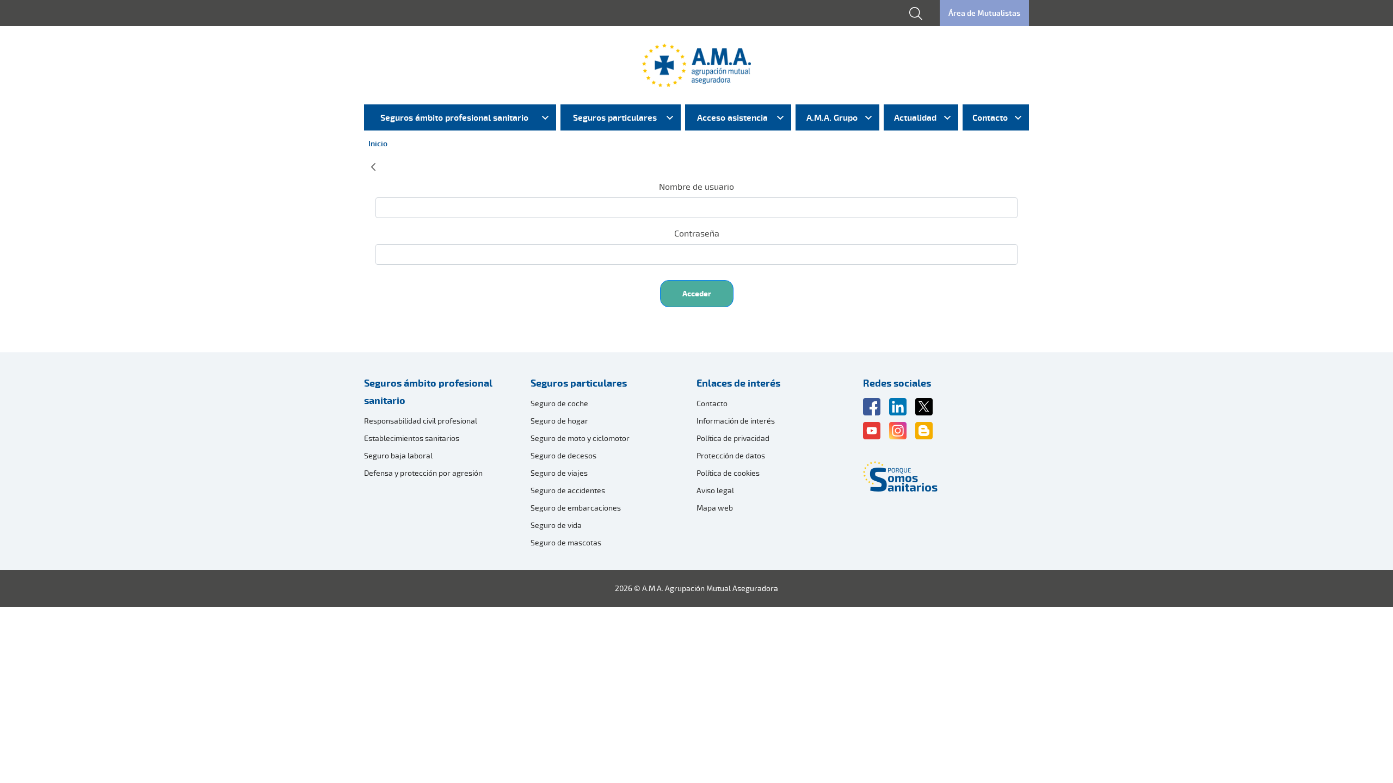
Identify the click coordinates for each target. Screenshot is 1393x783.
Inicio (377, 143)
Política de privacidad (732, 438)
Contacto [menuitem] (990, 117)
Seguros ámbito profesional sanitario (428, 391)
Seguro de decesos (563, 455)
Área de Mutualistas (984, 13)
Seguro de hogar (559, 420)
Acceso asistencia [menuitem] (732, 117)
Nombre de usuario (696, 186)
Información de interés (735, 420)
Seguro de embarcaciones (576, 507)
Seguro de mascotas (566, 542)
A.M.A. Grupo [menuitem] (832, 117)
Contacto (712, 403)
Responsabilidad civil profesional (420, 420)
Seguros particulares (579, 383)
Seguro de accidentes (568, 490)
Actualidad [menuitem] (915, 117)
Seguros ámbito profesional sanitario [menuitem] (454, 117)
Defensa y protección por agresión (423, 473)
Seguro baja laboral (398, 455)
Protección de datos (730, 455)
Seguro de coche (559, 403)
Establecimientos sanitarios (411, 438)
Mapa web (714, 507)
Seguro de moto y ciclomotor (580, 438)
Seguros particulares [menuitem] (615, 117)
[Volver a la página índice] (373, 164)
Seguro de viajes (559, 473)
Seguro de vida (556, 525)
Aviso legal (715, 490)
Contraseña (696, 233)
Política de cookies (728, 473)
